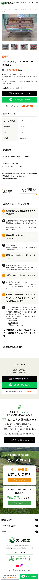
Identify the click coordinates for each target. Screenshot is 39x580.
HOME (4, 9)
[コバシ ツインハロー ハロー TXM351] (5, 47)
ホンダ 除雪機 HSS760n (7, 192)
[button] (36, 3)
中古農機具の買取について (19, 440)
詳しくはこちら (19, 480)
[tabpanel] (19, 167)
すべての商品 (13, 9)
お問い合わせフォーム (15, 325)
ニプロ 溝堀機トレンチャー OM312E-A (29, 190)
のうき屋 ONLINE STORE (17, 570)
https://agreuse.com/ (10, 178)
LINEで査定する (13, 321)
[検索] (33, 3)
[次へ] (22, 53)
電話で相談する (13, 323)
